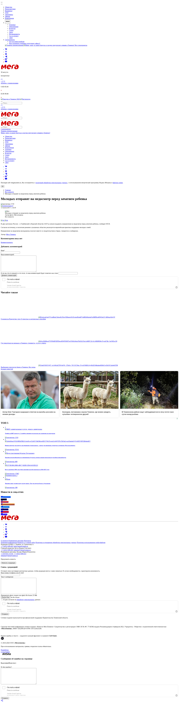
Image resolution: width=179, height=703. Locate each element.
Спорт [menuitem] (11, 30)
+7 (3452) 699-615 (20, 554)
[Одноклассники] (6, 54)
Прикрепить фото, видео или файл (19, 595)
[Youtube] (6, 62)
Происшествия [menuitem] (10, 9)
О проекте (4, 541)
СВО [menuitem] (11, 38)
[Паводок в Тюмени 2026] (10, 99)
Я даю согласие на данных (21, 599)
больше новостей (7, 369)
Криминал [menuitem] (8, 11)
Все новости (9, 192)
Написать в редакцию (8, 563)
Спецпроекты (6, 129)
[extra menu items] (7, 21)
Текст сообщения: (7, 577)
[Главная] (24, 69)
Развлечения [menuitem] (9, 18)
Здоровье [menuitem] (12, 25)
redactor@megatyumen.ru (22, 550)
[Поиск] (1, 101)
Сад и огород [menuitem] (13, 36)
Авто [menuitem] (11, 32)
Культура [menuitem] (12, 28)
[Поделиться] (2, 701)
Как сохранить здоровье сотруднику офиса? (24, 43)
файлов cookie (118, 183)
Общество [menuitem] (8, 7)
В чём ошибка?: (6, 667)
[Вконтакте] (6, 49)
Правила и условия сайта (26, 542)
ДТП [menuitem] (6, 13)
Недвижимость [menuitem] (14, 34)
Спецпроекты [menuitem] (10, 40)
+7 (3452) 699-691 (7, 546)
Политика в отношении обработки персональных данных (56, 542)
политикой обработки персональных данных (51, 183)
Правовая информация (9, 542)
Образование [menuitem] (13, 26)
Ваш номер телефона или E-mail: (12, 573)
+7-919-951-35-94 (7, 554)
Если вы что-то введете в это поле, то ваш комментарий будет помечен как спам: (29, 273)
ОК (3, 186)
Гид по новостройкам (16, 41)
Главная (8, 190)
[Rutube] (6, 59)
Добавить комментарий (9, 275)
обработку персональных (25, 599)
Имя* (3, 250)
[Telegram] (6, 57)
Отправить (5, 614)
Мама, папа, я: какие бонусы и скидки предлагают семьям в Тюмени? (25, 133)
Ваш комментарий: (7, 254)
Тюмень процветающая (9, 131)
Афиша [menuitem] (7, 16)
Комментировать (7, 242)
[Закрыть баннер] (1, 2)
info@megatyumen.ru (21, 546)
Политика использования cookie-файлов (91, 542)
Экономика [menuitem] (9, 14)
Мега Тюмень (11, 234)
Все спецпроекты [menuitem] (81, 45)
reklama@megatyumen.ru (9, 555)
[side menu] (1, 111)
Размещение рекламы (16, 541)
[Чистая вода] (25, 99)
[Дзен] (6, 52)
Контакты (27, 541)
